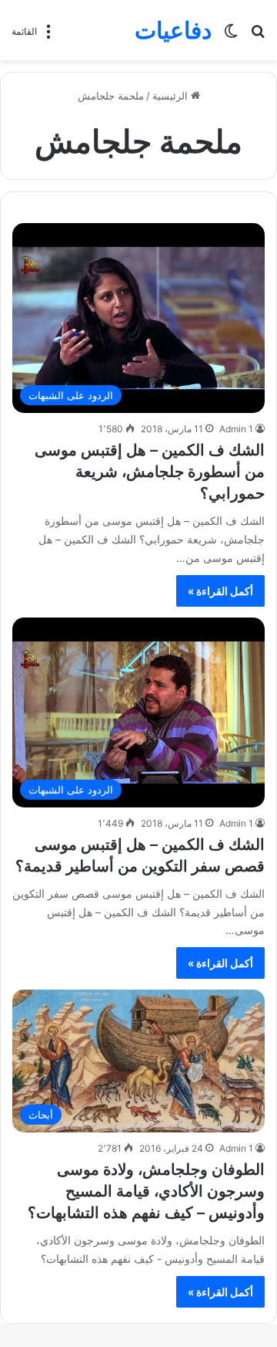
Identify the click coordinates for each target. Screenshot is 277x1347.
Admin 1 (236, 429)
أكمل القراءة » (220, 590)
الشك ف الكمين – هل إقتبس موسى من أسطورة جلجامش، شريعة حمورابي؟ (150, 472)
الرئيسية (171, 96)
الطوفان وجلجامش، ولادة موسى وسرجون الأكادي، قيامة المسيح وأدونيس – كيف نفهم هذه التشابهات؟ (146, 1191)
